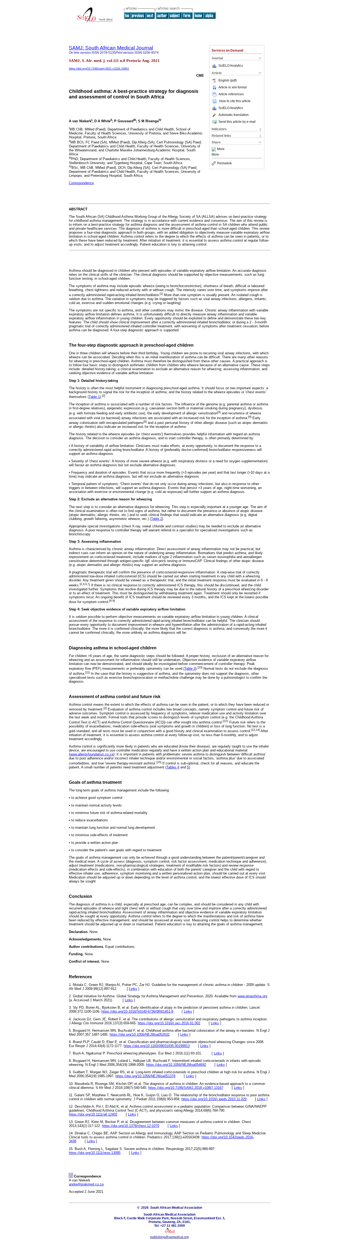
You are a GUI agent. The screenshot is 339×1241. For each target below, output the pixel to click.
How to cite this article (235, 101)
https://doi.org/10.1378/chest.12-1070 (130, 1126)
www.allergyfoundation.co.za (91, 754)
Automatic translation (233, 115)
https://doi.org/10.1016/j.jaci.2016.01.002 (169, 1023)
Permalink (224, 163)
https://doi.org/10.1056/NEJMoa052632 (140, 1034)
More (221, 149)
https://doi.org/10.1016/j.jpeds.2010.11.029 (214, 1099)
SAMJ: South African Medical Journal (111, 48)
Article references (231, 94)
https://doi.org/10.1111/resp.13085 (95, 1153)
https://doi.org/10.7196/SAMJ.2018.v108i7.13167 (185, 1088)
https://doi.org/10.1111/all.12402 (93, 1114)
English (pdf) (227, 80)
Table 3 (189, 669)
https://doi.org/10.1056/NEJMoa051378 (145, 1076)
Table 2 (156, 519)
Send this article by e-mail (237, 122)
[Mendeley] (214, 149)
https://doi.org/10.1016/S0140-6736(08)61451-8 (137, 1011)
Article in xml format (232, 87)
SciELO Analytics (230, 65)
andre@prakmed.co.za (86, 1184)
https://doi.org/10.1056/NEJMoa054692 (176, 1065)
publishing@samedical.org (169, 1237)
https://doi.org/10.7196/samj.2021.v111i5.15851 (99, 68)
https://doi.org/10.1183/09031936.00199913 (157, 1046)
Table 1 (94, 397)
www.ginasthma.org (252, 996)
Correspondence (81, 183)
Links (133, 989)
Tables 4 (172, 767)
